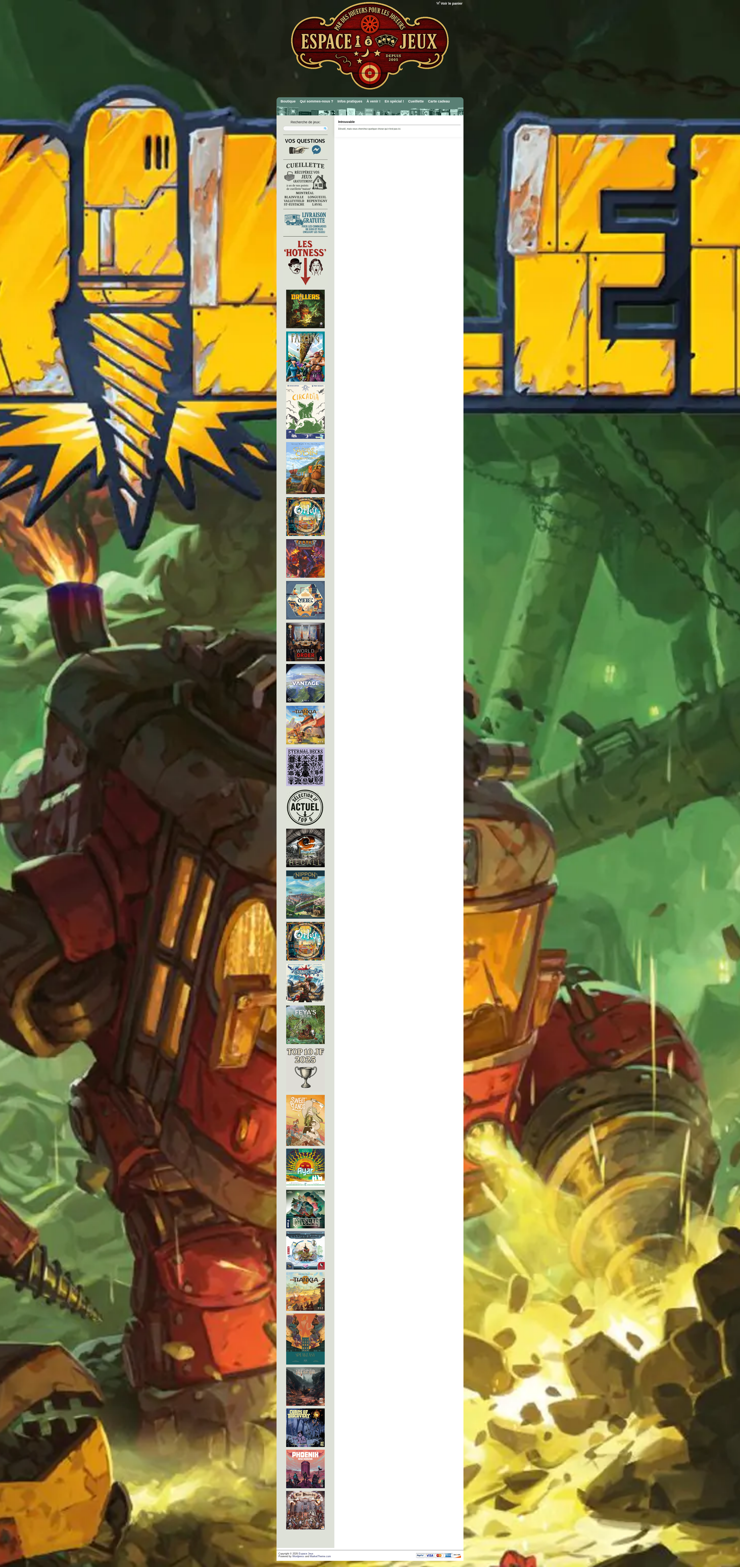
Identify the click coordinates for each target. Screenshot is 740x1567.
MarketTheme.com (320, 1556)
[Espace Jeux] (369, 46)
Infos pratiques (349, 101)
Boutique (288, 101)
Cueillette (416, 101)
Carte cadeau (439, 101)
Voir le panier (451, 3)
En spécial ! (394, 101)
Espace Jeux (306, 1553)
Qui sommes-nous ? (316, 101)
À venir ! (373, 101)
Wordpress (298, 1556)
